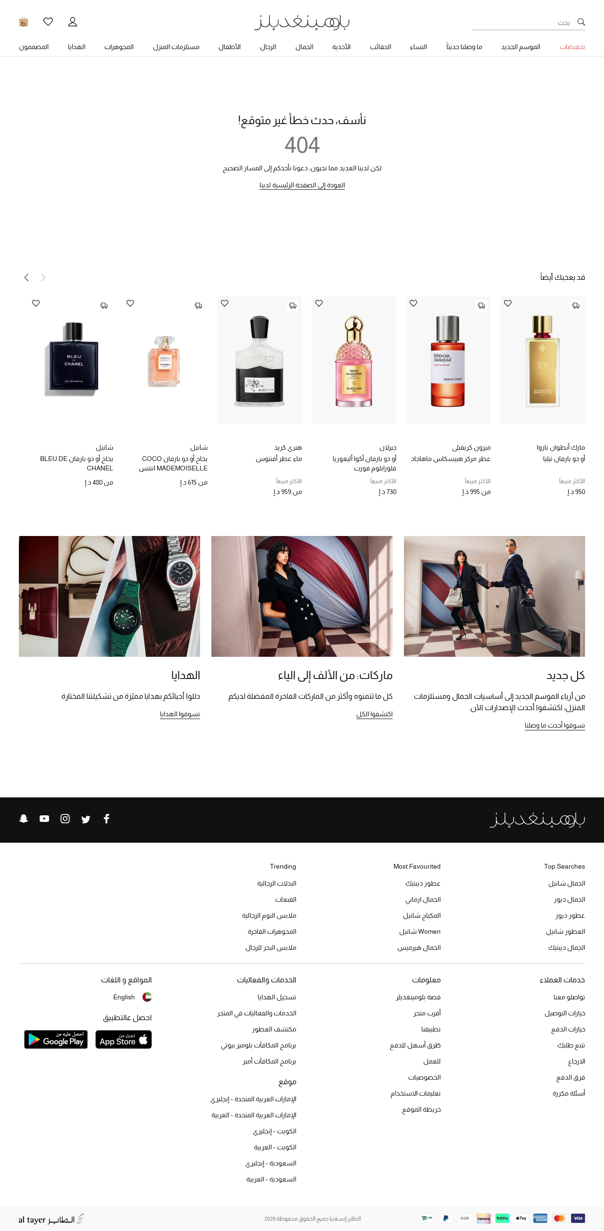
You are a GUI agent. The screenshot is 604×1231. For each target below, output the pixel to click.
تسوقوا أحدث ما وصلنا (555, 725)
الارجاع (576, 1061)
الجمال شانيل (566, 883)
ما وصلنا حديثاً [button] (464, 46)
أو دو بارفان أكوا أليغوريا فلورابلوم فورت (364, 463)
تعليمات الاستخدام (416, 1093)
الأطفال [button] (229, 46)
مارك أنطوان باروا (561, 447)
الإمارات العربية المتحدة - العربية (253, 1115)
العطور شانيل (565, 931)
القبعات (285, 899)
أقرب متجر (427, 1013)
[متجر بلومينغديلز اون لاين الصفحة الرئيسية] (302, 22)
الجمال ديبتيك (566, 947)
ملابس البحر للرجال (270, 947)
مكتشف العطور (274, 1029)
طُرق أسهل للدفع (415, 1045)
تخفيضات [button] (572, 46)
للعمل (432, 1061)
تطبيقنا (431, 1029)
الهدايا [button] (76, 46)
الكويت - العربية (275, 1147)
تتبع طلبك (571, 1045)
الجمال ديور (569, 899)
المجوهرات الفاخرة (272, 931)
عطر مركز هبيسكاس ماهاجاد (451, 458)
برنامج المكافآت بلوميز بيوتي (258, 1045)
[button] (26, 277)
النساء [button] (418, 46)
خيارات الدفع (568, 1029)
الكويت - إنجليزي (274, 1131)
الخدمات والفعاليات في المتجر (256, 1013)
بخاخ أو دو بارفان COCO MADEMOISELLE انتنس (173, 463)
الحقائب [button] (380, 46)
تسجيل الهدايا (277, 997)
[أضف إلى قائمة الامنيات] (508, 304)
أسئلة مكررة (569, 1093)
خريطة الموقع (421, 1109)
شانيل (199, 447)
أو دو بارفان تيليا (564, 458)
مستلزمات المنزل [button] (176, 46)
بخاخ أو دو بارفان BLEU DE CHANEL (76, 463)
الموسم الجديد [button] (520, 46)
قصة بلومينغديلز (418, 997)
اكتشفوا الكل (374, 714)
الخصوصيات (424, 1077)
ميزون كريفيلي (471, 447)
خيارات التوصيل (565, 1013)
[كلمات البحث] (581, 22)
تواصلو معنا (569, 997)
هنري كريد (288, 447)
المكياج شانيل (422, 915)
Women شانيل (420, 931)
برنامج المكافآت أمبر (269, 1061)
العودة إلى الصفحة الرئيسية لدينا (302, 185)
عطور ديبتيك (423, 883)
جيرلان (387, 447)
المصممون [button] (34, 46)
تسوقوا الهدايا (180, 714)
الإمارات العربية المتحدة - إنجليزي (253, 1099)
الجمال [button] (304, 46)
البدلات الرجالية (276, 883)
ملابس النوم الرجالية (269, 915)
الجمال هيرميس (419, 947)
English (124, 997)
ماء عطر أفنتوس (279, 458)
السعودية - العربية (271, 1179)
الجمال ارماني (423, 899)
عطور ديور (570, 915)
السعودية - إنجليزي (270, 1163)
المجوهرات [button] (119, 46)
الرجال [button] (268, 46)
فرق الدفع (570, 1077)
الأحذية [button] (341, 46)
